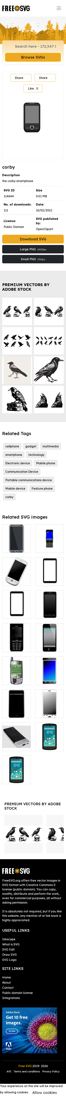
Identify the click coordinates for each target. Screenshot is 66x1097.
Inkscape (8, 939)
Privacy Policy (50, 1071)
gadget (30, 446)
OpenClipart (44, 229)
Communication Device (21, 471)
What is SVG (10, 944)
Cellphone (13, 647)
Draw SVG (9, 954)
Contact (8, 987)
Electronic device (17, 463)
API (9, 1071)
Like (33, 88)
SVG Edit (8, 949)
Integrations (11, 998)
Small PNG (33, 259)
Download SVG (33, 239)
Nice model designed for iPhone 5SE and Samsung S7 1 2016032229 (16, 735)
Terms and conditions (27, 1071)
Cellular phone (16, 581)
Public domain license (17, 993)
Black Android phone (49, 612)
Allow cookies (44, 1092)
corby (9, 497)
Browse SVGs (33, 57)
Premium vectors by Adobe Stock (26, 287)
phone (43, 680)
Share (19, 78)
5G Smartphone (16, 777)
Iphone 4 (45, 647)
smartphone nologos (16, 678)
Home (6, 977)
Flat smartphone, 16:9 (49, 576)
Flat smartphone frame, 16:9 (16, 609)
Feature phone (42, 488)
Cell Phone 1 (47, 713)
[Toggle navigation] (59, 8)
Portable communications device (28, 480)
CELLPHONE (48, 548)
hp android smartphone (49, 744)
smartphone (13, 455)
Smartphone (15, 713)
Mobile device (15, 488)
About (6, 982)
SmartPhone (15, 548)
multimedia (51, 446)
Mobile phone (45, 463)
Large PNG (33, 249)
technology (36, 455)
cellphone (12, 446)
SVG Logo (9, 960)
